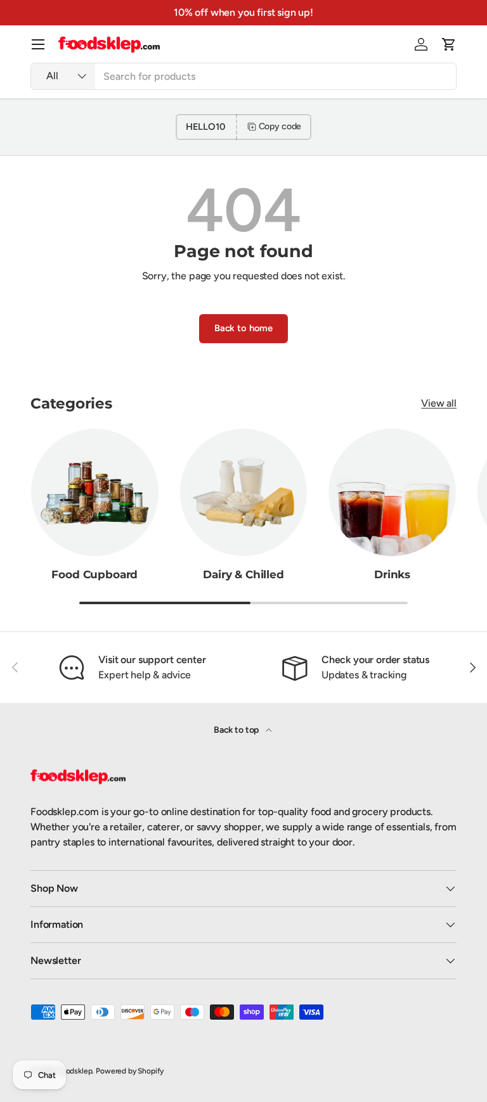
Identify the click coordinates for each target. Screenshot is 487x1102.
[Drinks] (392, 492)
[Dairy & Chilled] (244, 492)
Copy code (280, 126)
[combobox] (243, 76)
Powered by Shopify (130, 1071)
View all (439, 403)
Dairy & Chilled (243, 574)
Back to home (243, 328)
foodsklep (75, 1071)
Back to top (237, 730)
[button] (449, 44)
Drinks (392, 574)
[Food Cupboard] (95, 492)
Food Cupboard (94, 574)
